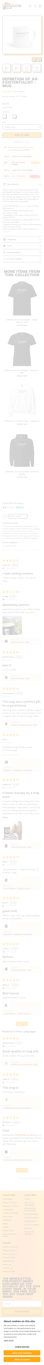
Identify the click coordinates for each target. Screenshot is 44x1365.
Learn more (8, 1340)
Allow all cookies (22, 1359)
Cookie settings (22, 1346)
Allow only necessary (22, 1353)
